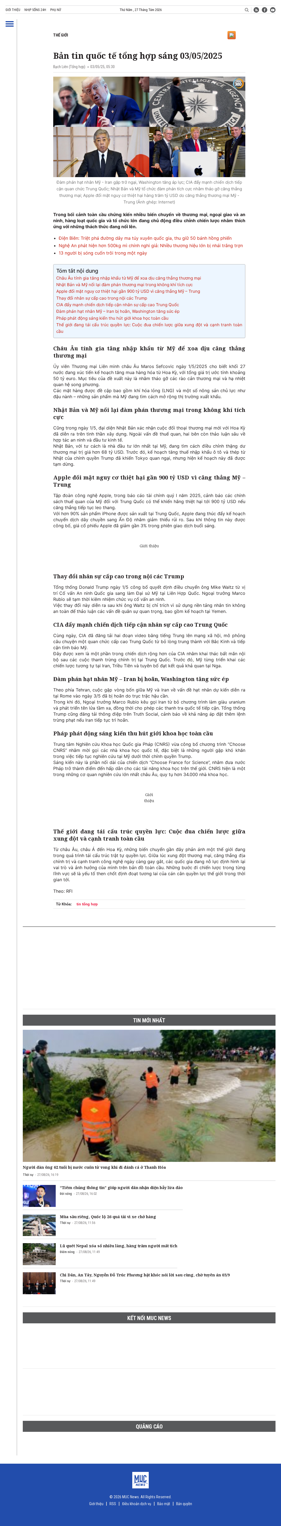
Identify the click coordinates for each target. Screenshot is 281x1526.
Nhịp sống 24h (35, 10)
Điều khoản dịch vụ (136, 1504)
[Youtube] (273, 10)
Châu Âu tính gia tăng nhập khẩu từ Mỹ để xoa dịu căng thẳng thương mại (128, 278)
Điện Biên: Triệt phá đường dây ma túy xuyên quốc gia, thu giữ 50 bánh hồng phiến (145, 238)
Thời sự (28, 1175)
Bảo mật (163, 1504)
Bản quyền (184, 1504)
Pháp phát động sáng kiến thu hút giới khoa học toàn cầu (112, 318)
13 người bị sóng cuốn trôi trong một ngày (103, 253)
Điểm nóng (67, 1252)
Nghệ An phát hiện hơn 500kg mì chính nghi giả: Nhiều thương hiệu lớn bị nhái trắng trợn (151, 245)
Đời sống (66, 1194)
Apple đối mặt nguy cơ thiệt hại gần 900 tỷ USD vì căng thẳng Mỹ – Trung (128, 291)
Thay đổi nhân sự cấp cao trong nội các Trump (101, 298)
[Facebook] (264, 10)
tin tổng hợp (87, 904)
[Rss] (256, 10)
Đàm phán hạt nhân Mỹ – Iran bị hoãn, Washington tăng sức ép (117, 311)
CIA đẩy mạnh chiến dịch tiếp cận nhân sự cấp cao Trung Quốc (117, 304)
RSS (112, 1504)
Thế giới (60, 35)
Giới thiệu (12, 10)
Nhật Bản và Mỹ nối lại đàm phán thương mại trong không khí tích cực (124, 284)
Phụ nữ (55, 10)
